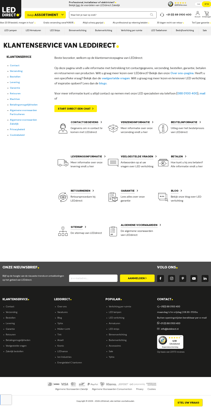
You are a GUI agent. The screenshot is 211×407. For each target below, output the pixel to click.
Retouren (15, 93)
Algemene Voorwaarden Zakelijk (71, 389)
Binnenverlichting (118, 335)
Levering (15, 82)
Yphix (60, 323)
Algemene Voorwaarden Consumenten (112, 389)
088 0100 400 (187, 93)
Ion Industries (64, 357)
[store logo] (10, 9)
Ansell (60, 340)
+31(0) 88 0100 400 (170, 306)
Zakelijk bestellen (14, 351)
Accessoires (115, 346)
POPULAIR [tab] (114, 299)
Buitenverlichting (117, 340)
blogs (103, 83)
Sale (111, 351)
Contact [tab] (165, 299)
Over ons (62, 306)
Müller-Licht (63, 329)
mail (202, 93)
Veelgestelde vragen (16, 346)
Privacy (139, 389)
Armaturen (114, 323)
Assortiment (42, 15)
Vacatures (62, 312)
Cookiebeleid (17, 135)
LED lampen (115, 312)
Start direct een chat (74, 109)
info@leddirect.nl (169, 329)
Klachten (15, 99)
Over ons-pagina (182, 73)
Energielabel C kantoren (69, 363)
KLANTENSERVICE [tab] (15, 299)
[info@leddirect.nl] (158, 329)
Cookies (152, 389)
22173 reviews (177, 352)
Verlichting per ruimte (120, 306)
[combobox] (113, 14)
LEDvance (62, 351)
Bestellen (15, 77)
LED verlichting (116, 318)
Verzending (16, 71)
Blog (59, 318)
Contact (14, 65)
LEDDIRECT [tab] (63, 299)
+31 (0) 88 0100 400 (169, 323)
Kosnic (60, 346)
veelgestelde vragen (116, 78)
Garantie (15, 88)
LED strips (114, 329)
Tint (59, 335)
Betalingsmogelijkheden (24, 105)
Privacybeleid (17, 129)
